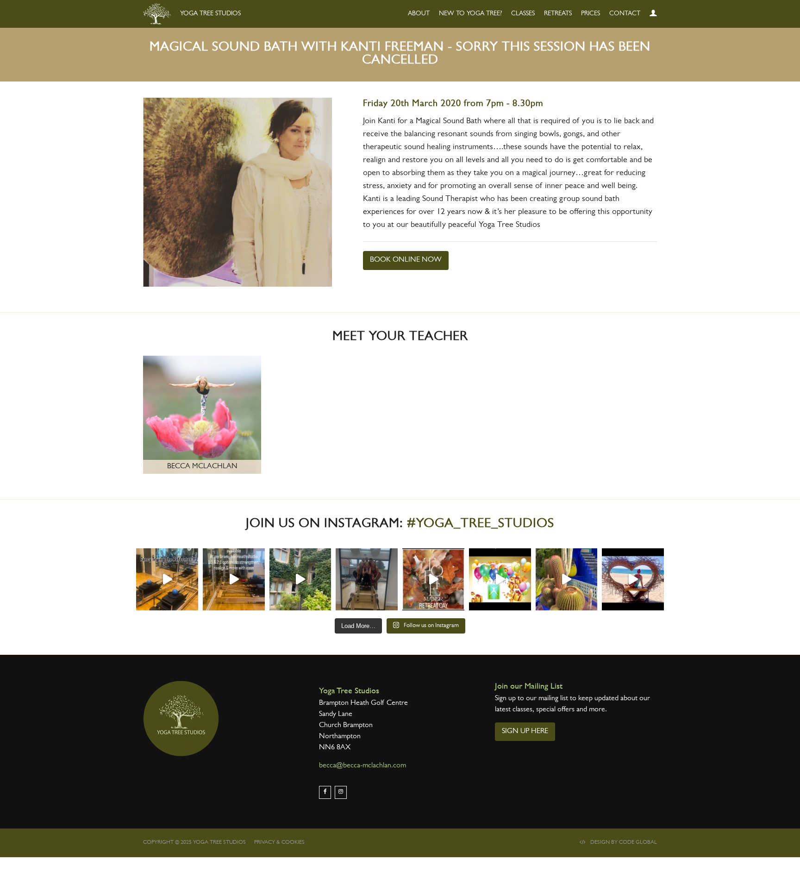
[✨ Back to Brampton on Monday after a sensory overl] (567, 579)
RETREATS (558, 14)
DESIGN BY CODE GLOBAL (623, 843)
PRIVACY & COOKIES (279, 843)
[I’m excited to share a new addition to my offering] (167, 579)
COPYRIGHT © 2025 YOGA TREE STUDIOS (194, 843)
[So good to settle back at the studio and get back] (633, 579)
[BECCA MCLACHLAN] (202, 416)
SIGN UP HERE (525, 731)
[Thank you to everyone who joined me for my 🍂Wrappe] (300, 579)
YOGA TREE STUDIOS (209, 14)
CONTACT (624, 14)
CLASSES (523, 14)
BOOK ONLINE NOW (406, 260)
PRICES (590, 14)
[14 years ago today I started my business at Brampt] (500, 579)
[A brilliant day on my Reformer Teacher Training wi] (367, 579)
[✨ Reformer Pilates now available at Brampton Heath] (234, 579)
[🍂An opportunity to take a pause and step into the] (433, 579)
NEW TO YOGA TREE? (470, 14)
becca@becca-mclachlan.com (362, 766)
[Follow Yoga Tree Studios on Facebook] (325, 792)
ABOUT (419, 14)
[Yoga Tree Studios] (181, 718)
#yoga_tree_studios (480, 524)
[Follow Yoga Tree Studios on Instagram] (341, 792)
